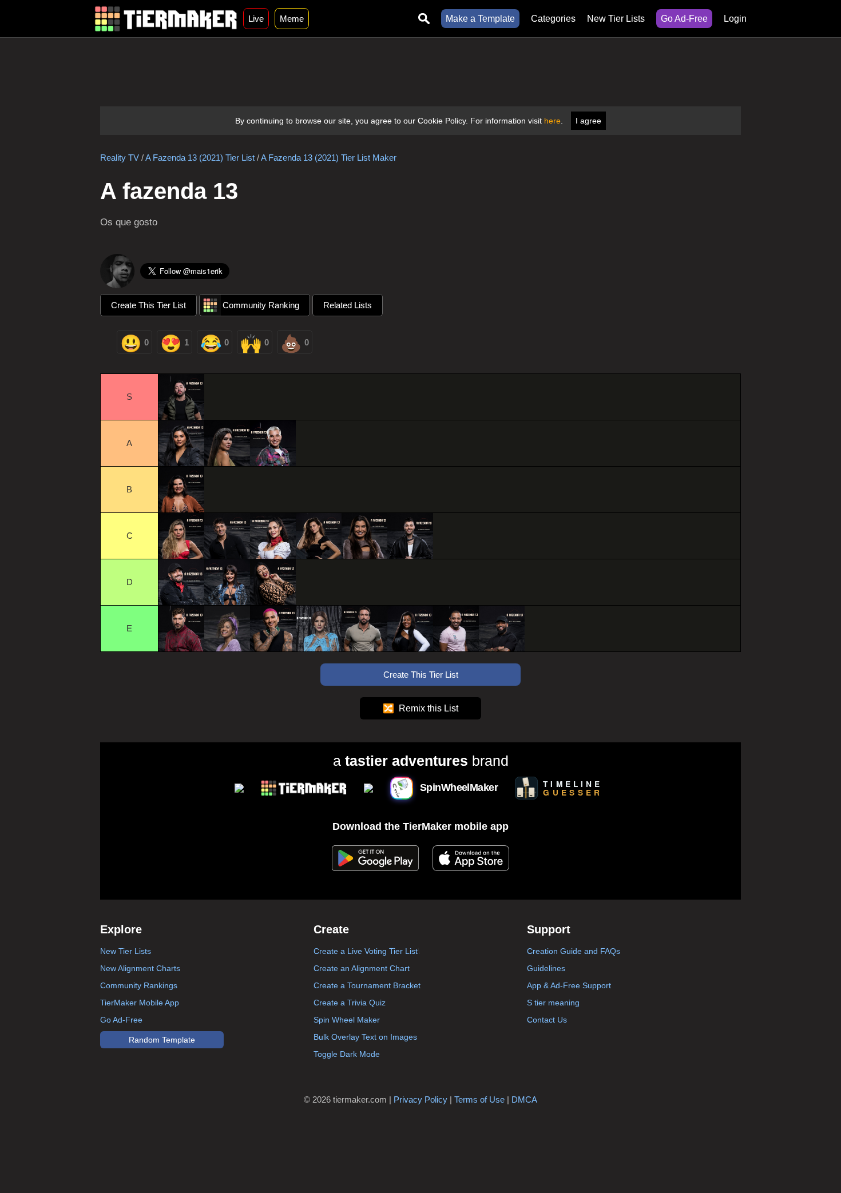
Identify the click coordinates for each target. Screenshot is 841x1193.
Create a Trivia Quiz (350, 1002)
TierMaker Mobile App (139, 1002)
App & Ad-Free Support (569, 985)
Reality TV (119, 157)
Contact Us (547, 1019)
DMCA (524, 1099)
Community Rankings (138, 985)
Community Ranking (261, 305)
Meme (292, 18)
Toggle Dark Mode (347, 1054)
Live (256, 18)
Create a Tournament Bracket (367, 985)
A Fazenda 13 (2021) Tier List (200, 157)
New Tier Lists (616, 18)
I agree (588, 120)
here (552, 120)
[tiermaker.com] (165, 18)
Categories (553, 18)
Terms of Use (479, 1099)
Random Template (162, 1039)
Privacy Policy (420, 1099)
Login (735, 18)
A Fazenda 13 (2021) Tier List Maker (328, 157)
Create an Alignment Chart (362, 968)
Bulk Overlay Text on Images (365, 1036)
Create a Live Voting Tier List (366, 951)
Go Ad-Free (684, 18)
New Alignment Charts (140, 968)
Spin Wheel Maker (347, 1019)
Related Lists (347, 305)
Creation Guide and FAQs (573, 951)
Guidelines (546, 968)
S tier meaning (553, 1002)
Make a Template (480, 18)
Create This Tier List (148, 305)
